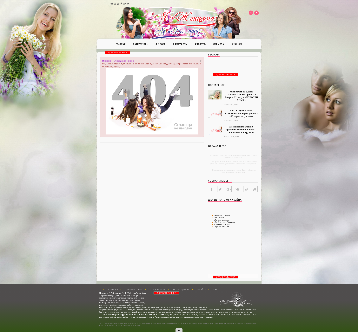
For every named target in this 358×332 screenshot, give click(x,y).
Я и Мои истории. (222, 220)
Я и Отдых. (219, 218)
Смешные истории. (222, 224)
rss (215, 289)
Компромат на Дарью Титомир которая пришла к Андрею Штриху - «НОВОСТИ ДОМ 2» (241, 95)
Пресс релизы (157, 289)
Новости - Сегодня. (222, 215)
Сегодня (113, 289)
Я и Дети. (200, 44)
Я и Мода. (219, 44)
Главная (121, 44)
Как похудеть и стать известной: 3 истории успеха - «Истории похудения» (241, 113)
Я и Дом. (160, 44)
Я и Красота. (180, 44)
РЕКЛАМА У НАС (134, 289)
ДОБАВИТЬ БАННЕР (117, 53)
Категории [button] (140, 44)
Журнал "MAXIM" (222, 227)
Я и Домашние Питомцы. (225, 222)
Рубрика (237, 44)
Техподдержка (181, 289)
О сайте (201, 289)
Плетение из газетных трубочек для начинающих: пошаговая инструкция (241, 129)
